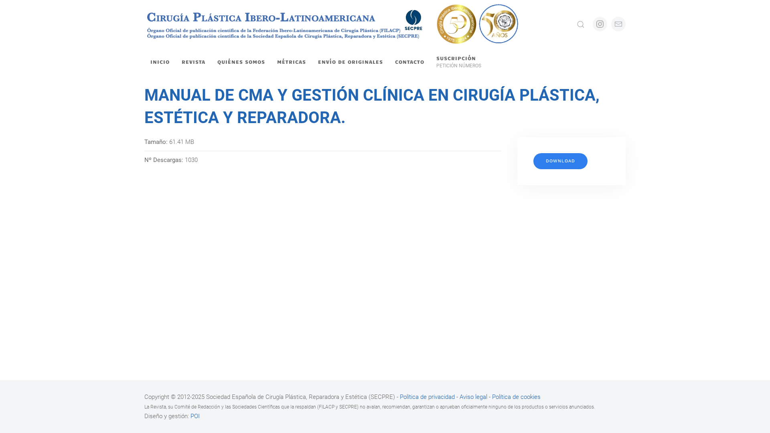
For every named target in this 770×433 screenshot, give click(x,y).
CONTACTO (409, 62)
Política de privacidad (428, 397)
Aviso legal (473, 397)
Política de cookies (516, 397)
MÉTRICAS (291, 62)
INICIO (160, 62)
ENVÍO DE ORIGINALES (350, 62)
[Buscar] (581, 24)
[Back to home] (332, 24)
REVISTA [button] (193, 62)
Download (560, 161)
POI (195, 416)
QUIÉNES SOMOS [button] (241, 62)
